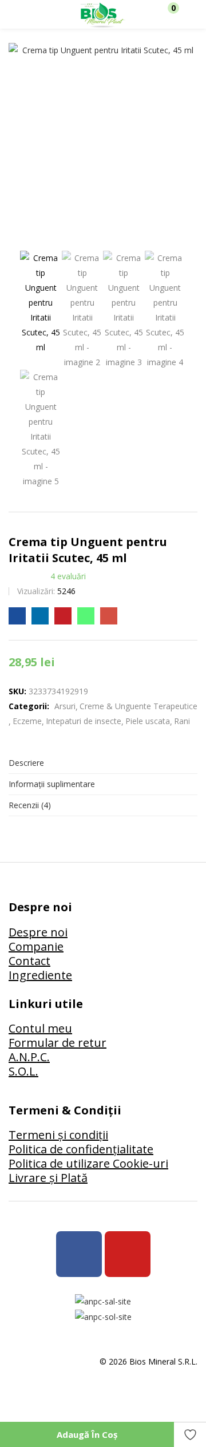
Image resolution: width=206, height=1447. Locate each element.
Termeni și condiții (58, 1134)
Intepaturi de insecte (83, 720)
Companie (36, 946)
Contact (29, 960)
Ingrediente (40, 975)
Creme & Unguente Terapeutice (138, 706)
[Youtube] (127, 1254)
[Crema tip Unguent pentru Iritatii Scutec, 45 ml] (17, 615)
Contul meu (40, 1028)
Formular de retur (57, 1042)
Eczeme (27, 720)
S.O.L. (23, 1071)
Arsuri (65, 706)
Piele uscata (147, 720)
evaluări (68, 576)
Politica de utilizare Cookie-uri (88, 1163)
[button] (167, 14)
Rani (182, 720)
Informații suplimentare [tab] (52, 783)
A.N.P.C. (29, 1057)
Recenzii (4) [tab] (30, 805)
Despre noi (38, 932)
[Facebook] (79, 1254)
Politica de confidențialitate (81, 1149)
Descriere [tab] (26, 762)
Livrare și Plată (48, 1177)
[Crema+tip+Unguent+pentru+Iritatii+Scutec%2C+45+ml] (40, 615)
